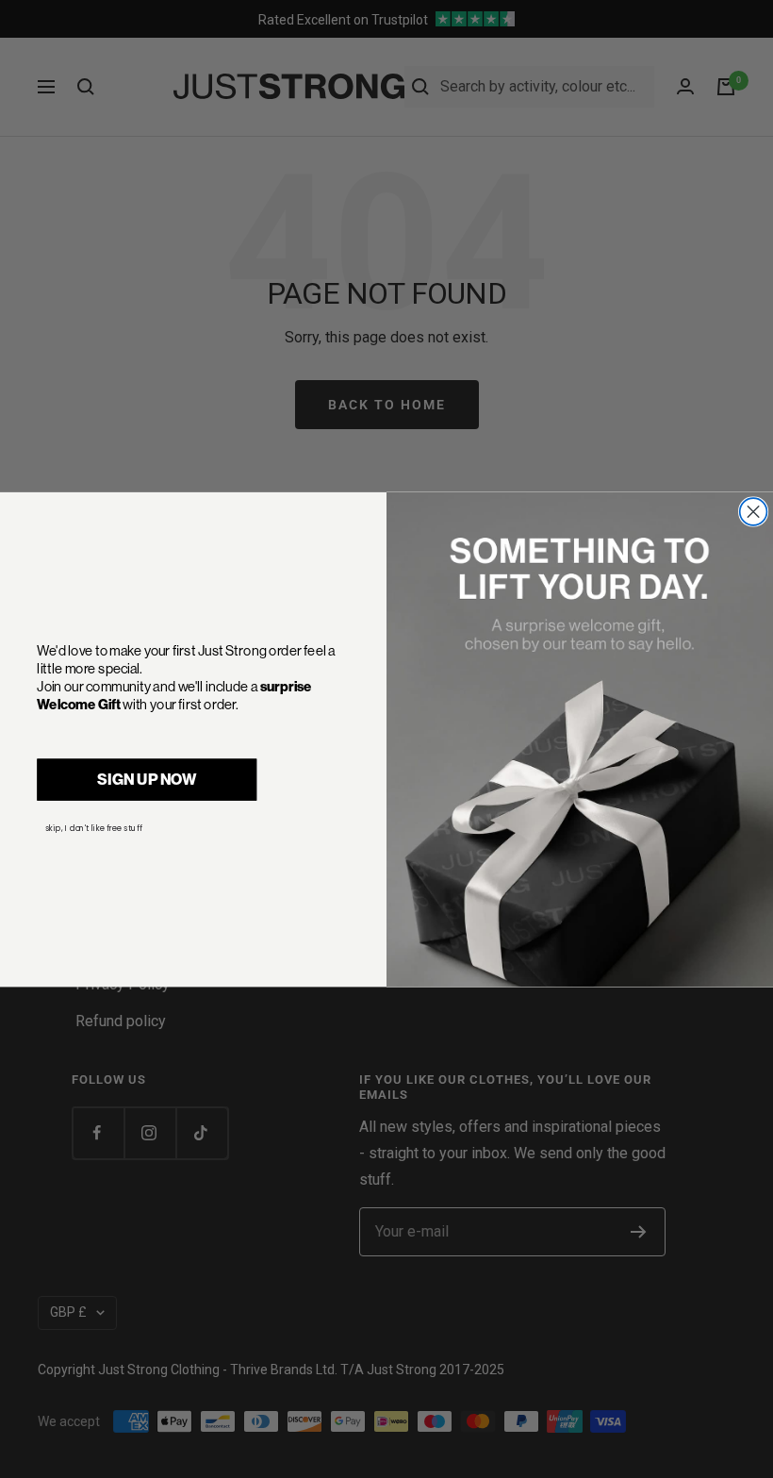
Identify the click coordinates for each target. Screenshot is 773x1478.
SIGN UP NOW (146, 779)
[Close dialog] (753, 511)
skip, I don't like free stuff (93, 827)
